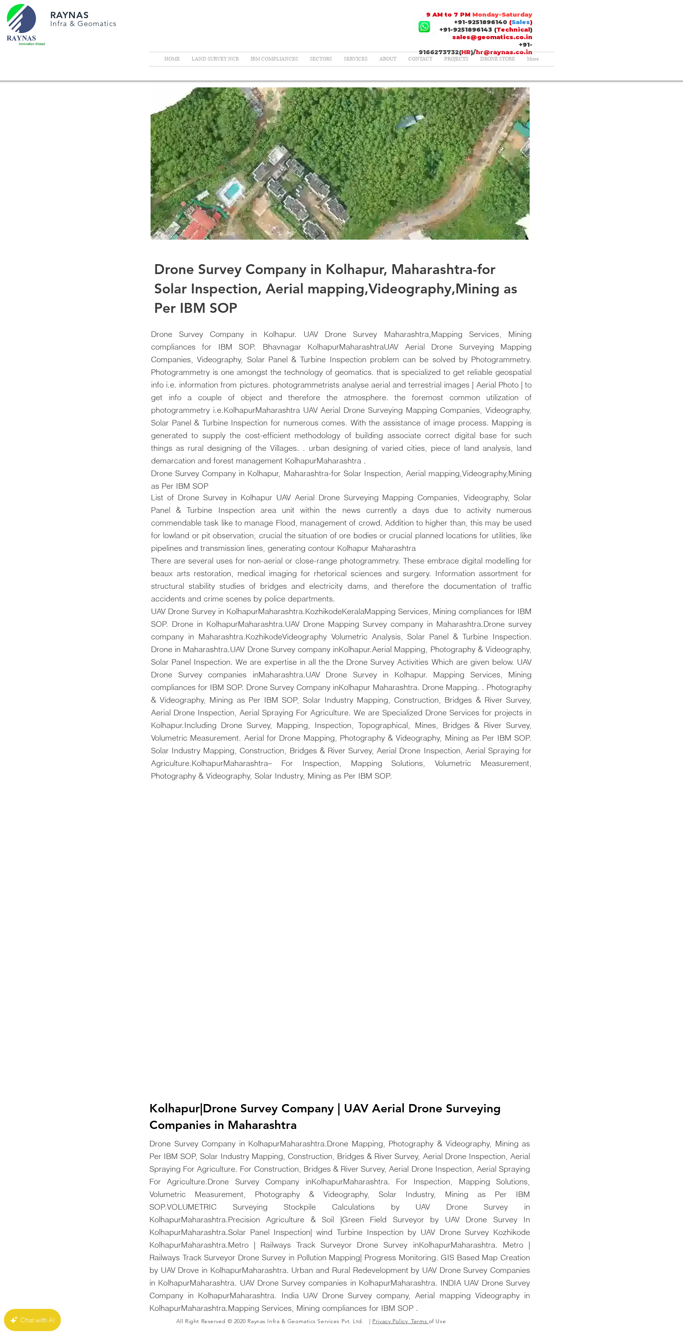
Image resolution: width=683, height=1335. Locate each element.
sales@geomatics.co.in (492, 37)
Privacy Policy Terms (400, 1321)
